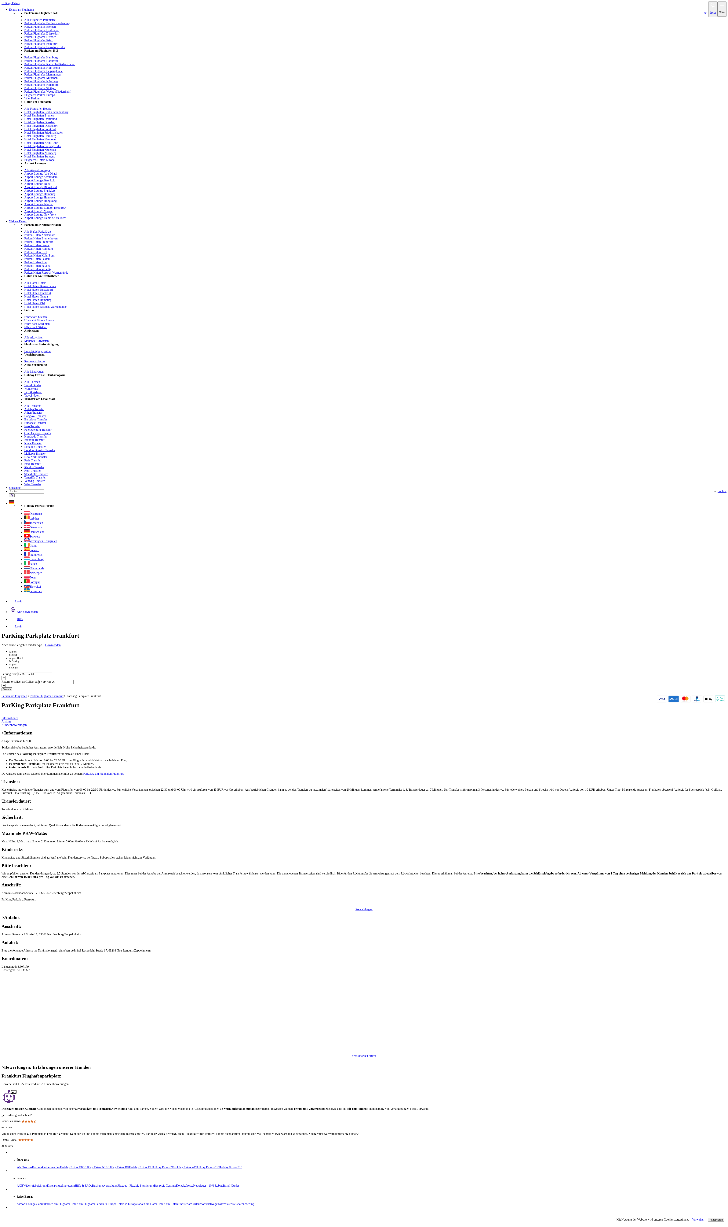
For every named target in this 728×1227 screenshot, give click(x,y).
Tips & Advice (33, 392)
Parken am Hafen (147, 1204)
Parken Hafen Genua (36, 245)
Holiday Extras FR (140, 1167)
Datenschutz (54, 1185)
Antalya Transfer (34, 409)
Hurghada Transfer (35, 436)
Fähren (41, 1204)
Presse (189, 1185)
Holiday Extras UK (71, 1167)
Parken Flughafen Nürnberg (41, 81)
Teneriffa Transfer (35, 477)
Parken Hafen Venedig (37, 269)
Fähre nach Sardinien (37, 323)
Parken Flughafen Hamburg (41, 57)
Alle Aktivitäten (33, 337)
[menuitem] (371, 115)
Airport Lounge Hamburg (39, 194)
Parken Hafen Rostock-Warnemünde (46, 272)
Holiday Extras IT (162, 1167)
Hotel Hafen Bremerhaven (40, 286)
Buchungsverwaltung (105, 1185)
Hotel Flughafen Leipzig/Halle (42, 146)
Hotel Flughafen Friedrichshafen (43, 132)
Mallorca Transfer (35, 453)
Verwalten (698, 1219)
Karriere (37, 1167)
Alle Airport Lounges (37, 170)
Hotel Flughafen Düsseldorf (41, 125)
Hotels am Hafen (168, 1204)
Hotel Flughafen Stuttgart (39, 156)
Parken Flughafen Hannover (41, 60)
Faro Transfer (32, 426)
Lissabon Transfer (35, 446)
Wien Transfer (32, 484)
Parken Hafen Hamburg (38, 248)
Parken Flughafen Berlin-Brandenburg (47, 23)
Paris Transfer (32, 460)
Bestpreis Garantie (165, 1185)
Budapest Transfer (35, 422)
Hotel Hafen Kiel (34, 303)
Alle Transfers (32, 405)
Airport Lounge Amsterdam (40, 177)
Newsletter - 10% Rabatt (208, 1185)
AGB (20, 1185)
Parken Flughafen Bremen (40, 26)
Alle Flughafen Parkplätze (40, 19)
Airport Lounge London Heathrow (45, 207)
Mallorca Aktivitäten (36, 340)
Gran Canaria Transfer (37, 433)
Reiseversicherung (35, 361)
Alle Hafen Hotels (35, 282)
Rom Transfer (32, 470)
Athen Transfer (33, 412)
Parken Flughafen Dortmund (41, 30)
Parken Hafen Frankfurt (38, 241)
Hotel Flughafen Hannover (40, 139)
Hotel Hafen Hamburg (37, 299)
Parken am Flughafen (58, 1204)
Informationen (10, 718)
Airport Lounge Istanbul (38, 204)
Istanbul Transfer (34, 440)
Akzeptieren (716, 1219)
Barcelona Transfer (35, 419)
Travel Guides (32, 385)
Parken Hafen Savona (37, 265)
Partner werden (51, 1167)
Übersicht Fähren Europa (39, 320)
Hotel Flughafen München (40, 149)
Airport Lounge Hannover (40, 197)
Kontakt (181, 1185)
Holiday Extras (11, 3)
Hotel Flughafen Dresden (39, 122)
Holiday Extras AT (184, 1167)
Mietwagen (212, 1204)
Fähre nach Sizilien (35, 327)
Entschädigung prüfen (37, 351)
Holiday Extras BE (117, 1167)
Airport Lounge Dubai (37, 183)
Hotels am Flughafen (83, 1204)
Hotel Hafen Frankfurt (37, 293)
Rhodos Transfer (34, 467)
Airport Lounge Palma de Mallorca (45, 218)
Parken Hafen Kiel (35, 252)
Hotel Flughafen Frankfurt (40, 129)
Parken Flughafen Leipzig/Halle (43, 71)
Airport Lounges (27, 1204)
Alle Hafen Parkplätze (37, 231)
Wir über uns (24, 1167)
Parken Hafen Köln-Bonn (39, 255)
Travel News (32, 395)
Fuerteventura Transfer (37, 429)
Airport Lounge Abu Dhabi (40, 173)
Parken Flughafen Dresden (40, 37)
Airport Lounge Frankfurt (39, 190)
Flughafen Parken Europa (39, 95)
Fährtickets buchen (35, 317)
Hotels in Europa (126, 1204)
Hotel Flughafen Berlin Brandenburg (46, 112)
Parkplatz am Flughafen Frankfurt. (103, 773)
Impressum (68, 1185)
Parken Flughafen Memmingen (42, 74)
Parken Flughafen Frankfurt (40, 43)
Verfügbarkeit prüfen (364, 1055)
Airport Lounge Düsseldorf (40, 187)
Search (7, 689)
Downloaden (53, 645)
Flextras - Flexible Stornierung (136, 1185)
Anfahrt (6, 721)
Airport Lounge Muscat (38, 211)
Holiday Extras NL (94, 1167)
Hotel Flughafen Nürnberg (40, 153)
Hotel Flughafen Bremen (39, 115)
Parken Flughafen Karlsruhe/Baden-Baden (49, 64)
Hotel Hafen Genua (36, 296)
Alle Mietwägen (34, 371)
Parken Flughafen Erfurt (38, 40)
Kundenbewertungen (14, 724)
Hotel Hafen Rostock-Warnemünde (45, 306)
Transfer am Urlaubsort (192, 1204)
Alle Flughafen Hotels (37, 108)
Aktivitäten (225, 1204)
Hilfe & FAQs (83, 1185)
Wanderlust (31, 388)
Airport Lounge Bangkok (39, 180)
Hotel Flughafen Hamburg (40, 136)
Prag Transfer (32, 463)
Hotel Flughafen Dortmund (40, 118)
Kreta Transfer (33, 443)
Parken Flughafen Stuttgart (40, 88)
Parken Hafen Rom (35, 262)
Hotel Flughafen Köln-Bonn (41, 142)
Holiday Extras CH (207, 1167)
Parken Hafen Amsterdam (39, 235)
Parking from (9, 674)
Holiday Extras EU (230, 1167)
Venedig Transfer (34, 480)
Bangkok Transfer (35, 416)
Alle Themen (32, 381)
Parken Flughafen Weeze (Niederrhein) (47, 91)
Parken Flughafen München (41, 77)
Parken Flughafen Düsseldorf (41, 33)
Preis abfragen (364, 909)
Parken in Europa (106, 1204)
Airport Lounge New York (40, 214)
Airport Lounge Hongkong (40, 200)
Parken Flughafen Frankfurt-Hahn (44, 47)
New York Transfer (35, 457)
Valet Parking (32, 98)
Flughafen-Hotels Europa (39, 159)
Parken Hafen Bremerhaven (41, 238)
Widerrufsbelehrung (35, 1185)
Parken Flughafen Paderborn (41, 84)
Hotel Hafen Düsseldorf (38, 289)
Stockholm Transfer (36, 474)
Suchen (722, 491)
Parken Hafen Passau (37, 259)
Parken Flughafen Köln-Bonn (42, 67)
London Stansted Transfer (39, 450)
